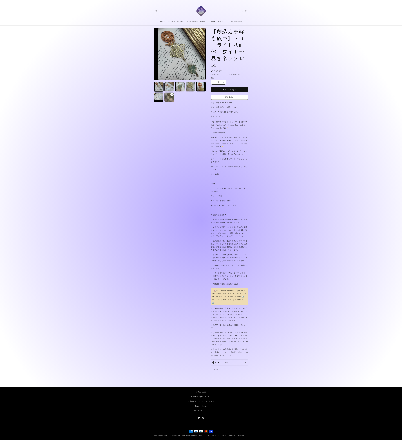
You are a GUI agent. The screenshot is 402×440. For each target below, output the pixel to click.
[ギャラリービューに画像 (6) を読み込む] (158, 97)
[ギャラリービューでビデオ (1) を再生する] (169, 97)
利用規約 (224, 435)
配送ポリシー (232, 435)
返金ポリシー (202, 435)
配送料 (216, 74)
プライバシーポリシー (214, 435)
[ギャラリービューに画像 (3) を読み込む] (180, 86)
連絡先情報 (241, 435)
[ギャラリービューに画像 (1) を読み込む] (158, 86)
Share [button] (215, 369)
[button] (156, 11)
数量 (212, 78)
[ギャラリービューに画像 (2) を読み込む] (169, 86)
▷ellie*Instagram (218, 133)
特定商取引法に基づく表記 (189, 435)
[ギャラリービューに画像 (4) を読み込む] (190, 86)
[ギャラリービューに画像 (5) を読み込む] (201, 86)
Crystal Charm (163, 435)
